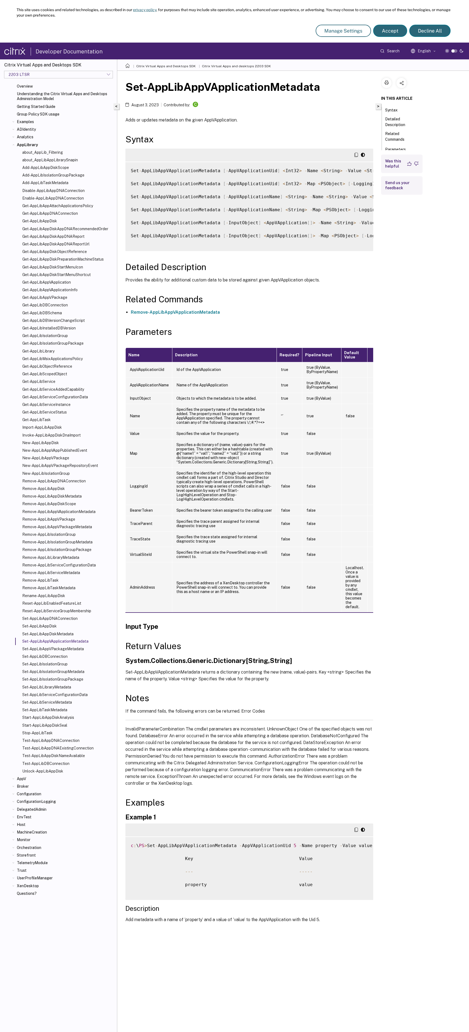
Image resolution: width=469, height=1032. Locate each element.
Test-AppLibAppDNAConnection (51, 740)
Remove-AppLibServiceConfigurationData (59, 565)
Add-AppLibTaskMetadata (45, 183)
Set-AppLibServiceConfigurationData (55, 695)
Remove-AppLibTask (40, 580)
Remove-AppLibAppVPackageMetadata (57, 527)
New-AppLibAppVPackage (45, 458)
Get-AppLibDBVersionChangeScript (53, 320)
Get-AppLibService (38, 381)
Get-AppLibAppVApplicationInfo (50, 290)
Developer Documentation (69, 51)
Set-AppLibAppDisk (39, 626)
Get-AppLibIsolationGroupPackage (53, 343)
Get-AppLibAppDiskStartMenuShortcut (56, 275)
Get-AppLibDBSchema (42, 313)
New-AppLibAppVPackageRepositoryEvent (60, 465)
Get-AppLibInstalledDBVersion (49, 328)
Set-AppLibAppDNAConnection (50, 618)
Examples (25, 122)
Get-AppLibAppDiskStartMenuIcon (52, 267)
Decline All (430, 31)
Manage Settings (343, 31)
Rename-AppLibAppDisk (43, 596)
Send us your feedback (397, 185)
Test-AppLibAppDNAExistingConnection (58, 748)
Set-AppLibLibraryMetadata (46, 687)
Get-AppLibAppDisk (39, 221)
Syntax (391, 110)
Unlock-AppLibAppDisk (42, 771)
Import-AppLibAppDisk (42, 427)
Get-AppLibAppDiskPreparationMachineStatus (63, 259)
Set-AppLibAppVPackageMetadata (53, 649)
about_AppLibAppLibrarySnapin (50, 160)
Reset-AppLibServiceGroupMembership (56, 611)
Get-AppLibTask (36, 420)
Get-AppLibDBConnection (45, 305)
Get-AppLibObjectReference (47, 366)
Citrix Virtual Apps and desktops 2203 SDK (236, 66)
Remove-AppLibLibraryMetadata (50, 557)
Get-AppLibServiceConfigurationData (55, 397)
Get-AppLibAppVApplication (46, 282)
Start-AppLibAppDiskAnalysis (48, 717)
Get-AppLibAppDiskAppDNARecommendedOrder (65, 229)
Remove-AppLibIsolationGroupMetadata (57, 542)
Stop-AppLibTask (37, 733)
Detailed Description (395, 122)
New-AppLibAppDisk (40, 443)
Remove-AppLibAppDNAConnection (54, 481)
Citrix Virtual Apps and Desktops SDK (166, 66)
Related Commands (394, 137)
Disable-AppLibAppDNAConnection (53, 190)
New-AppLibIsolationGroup (46, 473)
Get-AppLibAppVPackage (44, 297)
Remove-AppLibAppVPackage (48, 519)
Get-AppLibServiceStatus (44, 412)
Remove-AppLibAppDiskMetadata (52, 496)
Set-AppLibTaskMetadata (44, 710)
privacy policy (144, 10)
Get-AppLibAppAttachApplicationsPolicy (57, 206)
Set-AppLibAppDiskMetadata (48, 634)
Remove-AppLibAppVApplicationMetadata (59, 511)
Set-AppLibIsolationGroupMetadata (53, 671)
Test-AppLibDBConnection (45, 763)
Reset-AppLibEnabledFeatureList (51, 603)
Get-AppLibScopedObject (44, 374)
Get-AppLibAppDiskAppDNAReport (53, 236)
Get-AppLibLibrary (38, 351)
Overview (25, 86)
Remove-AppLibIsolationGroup (49, 534)
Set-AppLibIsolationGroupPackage (52, 679)
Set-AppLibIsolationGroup (45, 664)
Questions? (27, 893)
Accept (390, 31)
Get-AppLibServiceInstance (46, 404)
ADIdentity (26, 129)
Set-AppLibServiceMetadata (47, 702)
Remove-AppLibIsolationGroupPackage (56, 549)
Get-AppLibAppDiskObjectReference (54, 251)
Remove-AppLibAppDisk (43, 488)
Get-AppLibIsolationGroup (45, 336)
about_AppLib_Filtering (42, 152)
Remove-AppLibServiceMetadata (51, 573)
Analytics (25, 137)
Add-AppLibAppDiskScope (45, 167)
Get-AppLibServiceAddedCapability (53, 389)
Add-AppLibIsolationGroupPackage (53, 175)
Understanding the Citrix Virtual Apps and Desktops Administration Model (62, 96)
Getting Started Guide (36, 106)
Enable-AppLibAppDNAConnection (53, 198)
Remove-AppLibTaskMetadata (48, 588)
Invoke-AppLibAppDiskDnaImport (51, 435)
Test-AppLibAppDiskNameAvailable (53, 756)
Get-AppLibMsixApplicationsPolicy (52, 359)
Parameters (395, 149)
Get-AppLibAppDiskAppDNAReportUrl (56, 244)
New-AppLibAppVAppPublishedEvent (54, 450)
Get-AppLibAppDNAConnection (50, 213)
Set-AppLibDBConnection (45, 656)
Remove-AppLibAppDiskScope (49, 504)
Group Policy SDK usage (38, 114)
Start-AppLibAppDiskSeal (44, 725)
